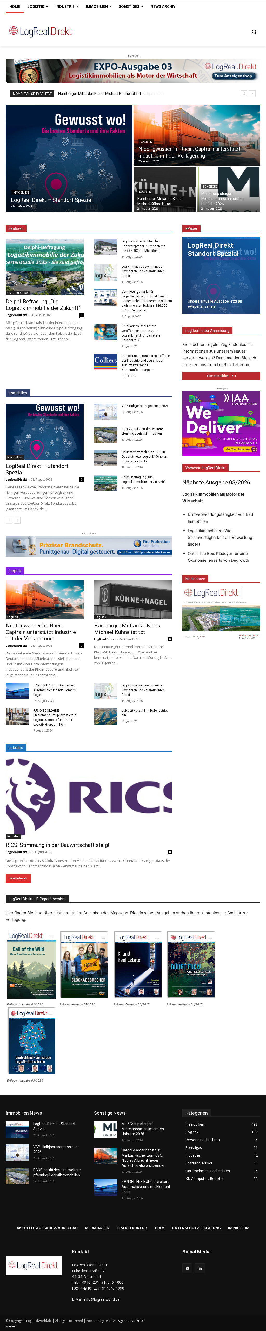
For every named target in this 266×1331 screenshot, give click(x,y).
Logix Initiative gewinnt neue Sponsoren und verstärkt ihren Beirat (143, 271)
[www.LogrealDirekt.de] (36, 31)
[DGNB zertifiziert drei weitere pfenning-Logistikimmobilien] (105, 435)
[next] (252, 93)
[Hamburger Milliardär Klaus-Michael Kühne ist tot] (165, 189)
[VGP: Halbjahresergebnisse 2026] (105, 412)
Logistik (146, 141)
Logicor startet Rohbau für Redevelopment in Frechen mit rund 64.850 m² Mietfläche (143, 246)
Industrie (13, 836)
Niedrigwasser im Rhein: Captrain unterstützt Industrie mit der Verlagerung (41, 632)
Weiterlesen (18, 878)
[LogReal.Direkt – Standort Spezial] (69, 158)
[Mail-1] (187, 1268)
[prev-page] (9, 520)
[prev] (244, 93)
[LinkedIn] (200, 1268)
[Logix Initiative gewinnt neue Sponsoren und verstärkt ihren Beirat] (105, 272)
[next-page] (17, 520)
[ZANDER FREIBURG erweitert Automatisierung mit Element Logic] (17, 691)
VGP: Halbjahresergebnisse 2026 (145, 406)
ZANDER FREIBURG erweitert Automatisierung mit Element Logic (54, 690)
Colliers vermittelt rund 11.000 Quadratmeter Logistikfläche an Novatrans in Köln (144, 456)
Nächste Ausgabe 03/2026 (216, 482)
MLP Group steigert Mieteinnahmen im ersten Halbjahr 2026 (108, 93)
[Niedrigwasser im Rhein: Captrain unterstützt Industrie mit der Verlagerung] (197, 135)
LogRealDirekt (16, 315)
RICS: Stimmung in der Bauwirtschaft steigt (58, 845)
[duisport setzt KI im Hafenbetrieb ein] (105, 716)
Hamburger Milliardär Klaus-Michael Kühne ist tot (128, 628)
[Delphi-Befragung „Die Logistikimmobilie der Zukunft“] (45, 267)
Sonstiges (210, 186)
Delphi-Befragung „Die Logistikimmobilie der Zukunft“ (43, 304)
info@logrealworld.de (102, 1299)
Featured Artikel (17, 293)
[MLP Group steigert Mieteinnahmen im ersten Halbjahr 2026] (228, 189)
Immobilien (21, 192)
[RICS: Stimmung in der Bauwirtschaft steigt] (89, 797)
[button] (254, 31)
